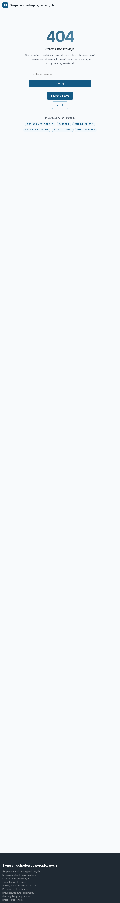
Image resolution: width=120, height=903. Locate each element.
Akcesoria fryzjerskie (40, 124)
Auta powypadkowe (37, 130)
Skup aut (64, 124)
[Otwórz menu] (114, 5)
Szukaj (60, 83)
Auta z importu (86, 130)
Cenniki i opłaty (84, 124)
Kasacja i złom (62, 130)
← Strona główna (60, 96)
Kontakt (60, 105)
